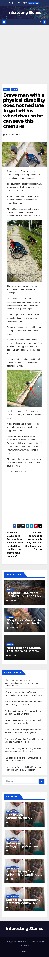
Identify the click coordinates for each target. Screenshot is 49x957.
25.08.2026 (13, 822)
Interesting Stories (24, 12)
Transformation (13, 811)
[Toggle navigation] (22, 22)
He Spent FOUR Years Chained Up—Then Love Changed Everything (24, 596)
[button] (40, 22)
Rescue (14, 89)
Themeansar (24, 945)
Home (24, 951)
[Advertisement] (24, 50)
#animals (22, 135)
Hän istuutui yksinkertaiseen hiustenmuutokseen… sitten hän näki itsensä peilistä (21, 683)
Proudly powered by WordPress (17, 942)
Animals (7, 89)
